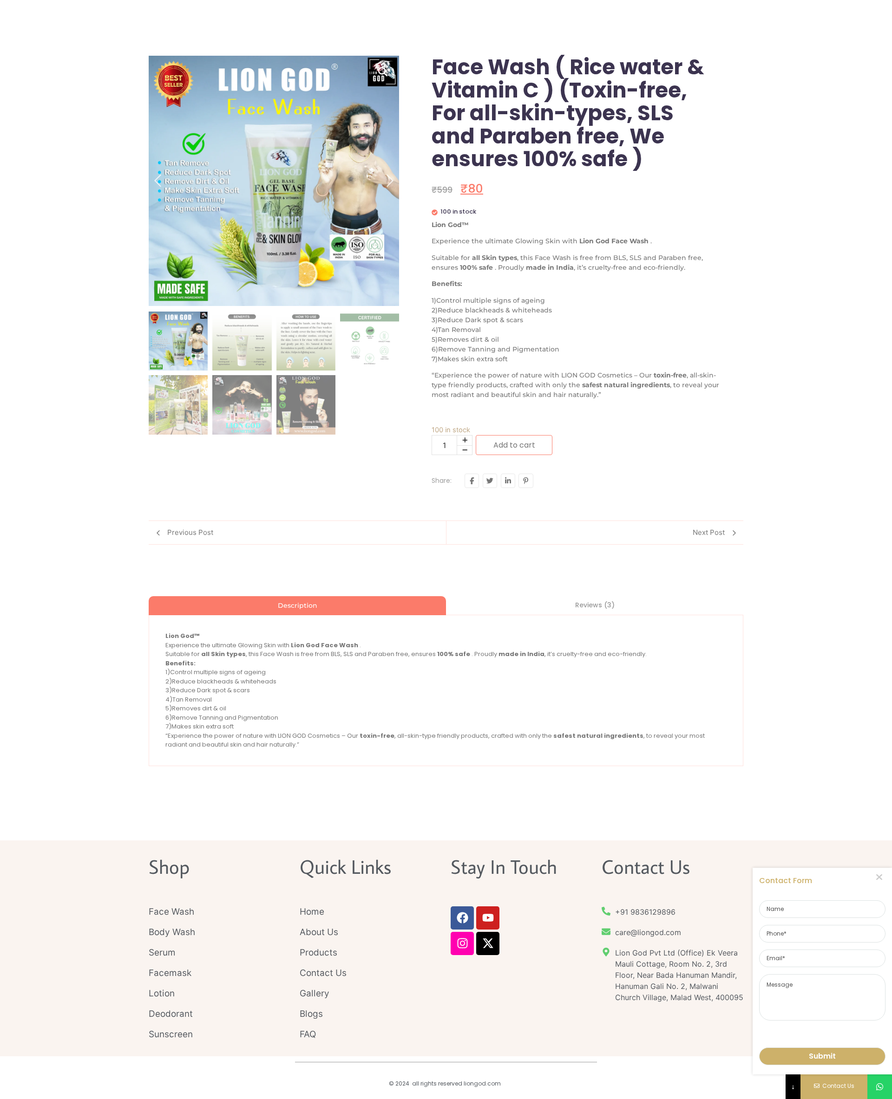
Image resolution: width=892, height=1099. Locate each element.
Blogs (311, 1013)
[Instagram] (462, 943)
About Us (319, 932)
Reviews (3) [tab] (595, 605)
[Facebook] (462, 918)
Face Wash (171, 911)
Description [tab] (297, 605)
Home (312, 911)
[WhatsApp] (879, 1086)
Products (318, 952)
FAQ (308, 1034)
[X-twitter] (487, 943)
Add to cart (514, 445)
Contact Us (323, 973)
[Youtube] (487, 918)
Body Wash (172, 932)
